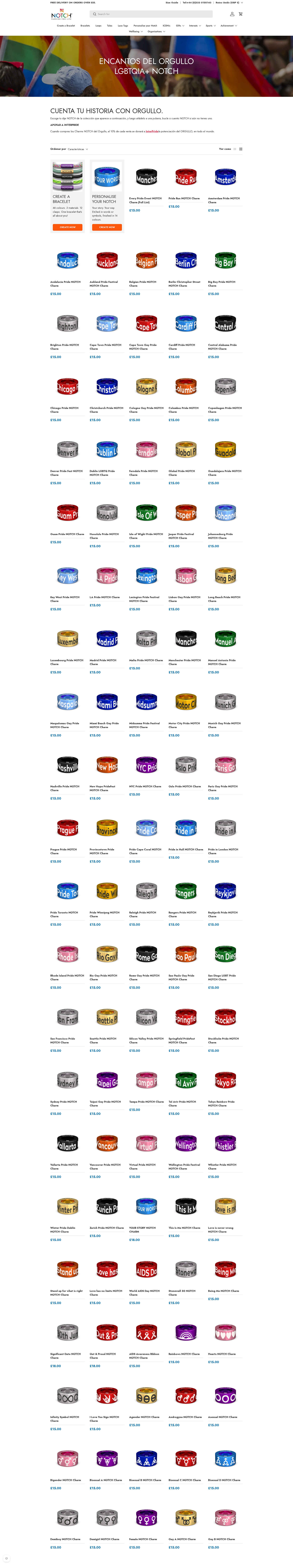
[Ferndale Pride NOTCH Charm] (146, 449)
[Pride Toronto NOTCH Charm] (67, 891)
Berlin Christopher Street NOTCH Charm (184, 284)
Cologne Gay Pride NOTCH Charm (146, 410)
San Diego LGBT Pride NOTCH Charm (222, 977)
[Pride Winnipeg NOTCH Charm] (107, 891)
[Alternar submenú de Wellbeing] (142, 31)
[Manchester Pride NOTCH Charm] (186, 638)
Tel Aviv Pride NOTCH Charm (182, 1104)
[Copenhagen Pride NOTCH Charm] (225, 386)
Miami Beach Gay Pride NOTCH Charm (104, 725)
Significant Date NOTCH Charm (65, 1356)
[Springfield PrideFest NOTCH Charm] (186, 1017)
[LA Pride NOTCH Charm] (107, 575)
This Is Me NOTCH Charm (184, 1228)
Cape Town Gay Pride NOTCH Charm (143, 347)
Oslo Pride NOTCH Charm (185, 786)
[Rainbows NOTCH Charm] (186, 1332)
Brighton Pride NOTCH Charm (64, 347)
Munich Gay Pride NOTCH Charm (224, 725)
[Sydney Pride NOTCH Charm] (67, 1080)
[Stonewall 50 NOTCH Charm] (186, 1269)
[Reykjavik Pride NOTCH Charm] (225, 891)
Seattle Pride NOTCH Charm (103, 1040)
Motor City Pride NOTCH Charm (184, 725)
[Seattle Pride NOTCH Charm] (107, 1017)
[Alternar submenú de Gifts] (183, 25)
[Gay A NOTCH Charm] (186, 1517)
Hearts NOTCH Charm (222, 1354)
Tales (109, 25)
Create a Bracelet (66, 25)
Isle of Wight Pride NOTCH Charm (146, 536)
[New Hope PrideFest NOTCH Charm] (107, 764)
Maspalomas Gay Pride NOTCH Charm (64, 725)
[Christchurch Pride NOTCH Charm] (107, 386)
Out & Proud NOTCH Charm (103, 1356)
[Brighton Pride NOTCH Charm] (67, 323)
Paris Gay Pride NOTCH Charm (223, 788)
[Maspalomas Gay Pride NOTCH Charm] (67, 701)
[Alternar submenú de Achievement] (236, 25)
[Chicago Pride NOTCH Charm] (67, 386)
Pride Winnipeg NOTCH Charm (104, 914)
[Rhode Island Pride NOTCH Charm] (67, 954)
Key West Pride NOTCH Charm (65, 599)
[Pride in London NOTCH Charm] (225, 828)
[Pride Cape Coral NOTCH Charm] (146, 828)
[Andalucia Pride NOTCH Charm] (67, 260)
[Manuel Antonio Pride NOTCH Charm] (225, 638)
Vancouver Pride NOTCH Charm (105, 1167)
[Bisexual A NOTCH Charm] (107, 1458)
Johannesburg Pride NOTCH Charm (220, 536)
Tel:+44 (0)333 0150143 (197, 2)
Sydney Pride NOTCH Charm (63, 1104)
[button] (240, 14)
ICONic (166, 25)
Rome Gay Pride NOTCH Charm (144, 977)
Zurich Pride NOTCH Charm (107, 1228)
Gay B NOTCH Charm (221, 1539)
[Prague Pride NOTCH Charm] (67, 828)
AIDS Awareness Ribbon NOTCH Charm (144, 1356)
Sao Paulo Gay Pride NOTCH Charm (181, 977)
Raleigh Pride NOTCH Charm (142, 914)
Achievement (227, 25)
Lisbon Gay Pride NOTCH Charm (184, 599)
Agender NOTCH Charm (144, 1417)
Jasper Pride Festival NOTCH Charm (181, 536)
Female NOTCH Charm (143, 1539)
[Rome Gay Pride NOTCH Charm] (146, 954)
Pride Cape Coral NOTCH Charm (145, 851)
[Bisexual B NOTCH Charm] (146, 1458)
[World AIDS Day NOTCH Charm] (146, 1269)
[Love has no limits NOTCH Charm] (107, 1269)
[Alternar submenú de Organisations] (164, 31)
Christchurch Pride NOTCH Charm (106, 410)
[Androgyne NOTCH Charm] (186, 1395)
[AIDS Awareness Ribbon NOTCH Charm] (146, 1332)
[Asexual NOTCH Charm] (225, 1395)
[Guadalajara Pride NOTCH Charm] (225, 449)
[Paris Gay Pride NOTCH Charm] (225, 764)
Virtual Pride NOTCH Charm (142, 1167)
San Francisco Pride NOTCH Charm (62, 1040)
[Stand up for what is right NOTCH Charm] (67, 1269)
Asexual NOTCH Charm (222, 1417)
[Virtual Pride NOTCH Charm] (146, 1143)
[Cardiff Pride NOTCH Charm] (186, 323)
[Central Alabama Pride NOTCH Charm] (225, 323)
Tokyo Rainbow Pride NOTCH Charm (221, 1104)
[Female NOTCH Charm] (146, 1517)
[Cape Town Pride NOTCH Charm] (107, 323)
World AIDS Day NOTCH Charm (144, 1293)
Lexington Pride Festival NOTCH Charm (144, 599)
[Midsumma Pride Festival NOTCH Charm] (146, 701)
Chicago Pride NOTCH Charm (64, 410)
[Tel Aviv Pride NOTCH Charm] (186, 1080)
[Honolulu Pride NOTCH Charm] (107, 512)
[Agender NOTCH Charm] (146, 1395)
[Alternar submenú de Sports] (215, 25)
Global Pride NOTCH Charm (182, 473)
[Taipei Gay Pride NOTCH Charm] (107, 1080)
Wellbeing (134, 31)
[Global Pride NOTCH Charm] (186, 449)
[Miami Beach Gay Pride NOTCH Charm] (107, 701)
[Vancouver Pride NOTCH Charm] (107, 1143)
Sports (209, 25)
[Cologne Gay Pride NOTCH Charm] (146, 386)
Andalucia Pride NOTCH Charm (65, 284)
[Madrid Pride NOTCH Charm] (107, 638)
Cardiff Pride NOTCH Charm (182, 347)
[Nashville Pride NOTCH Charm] (67, 764)
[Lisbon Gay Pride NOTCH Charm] (186, 575)
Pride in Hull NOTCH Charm (186, 849)
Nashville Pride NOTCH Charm (64, 788)
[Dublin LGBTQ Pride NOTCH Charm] (107, 449)
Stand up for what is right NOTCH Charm (66, 1293)
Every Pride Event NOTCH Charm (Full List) (145, 200)
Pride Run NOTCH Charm (184, 198)
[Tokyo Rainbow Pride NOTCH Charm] (225, 1080)
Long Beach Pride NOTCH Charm (224, 599)
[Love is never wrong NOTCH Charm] (225, 1206)
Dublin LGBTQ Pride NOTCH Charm (102, 473)
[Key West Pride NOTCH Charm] (67, 575)
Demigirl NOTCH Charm (104, 1539)
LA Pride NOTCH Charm (105, 597)
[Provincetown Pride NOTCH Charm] (107, 828)
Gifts (178, 25)
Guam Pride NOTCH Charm (67, 534)
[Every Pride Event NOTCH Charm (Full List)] (146, 177)
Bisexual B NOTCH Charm (145, 1480)
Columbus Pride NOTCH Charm (184, 410)
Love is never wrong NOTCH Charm (220, 1230)
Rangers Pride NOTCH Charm (182, 914)
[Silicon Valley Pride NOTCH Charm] (146, 1017)
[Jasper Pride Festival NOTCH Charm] (186, 512)
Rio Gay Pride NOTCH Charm (103, 977)
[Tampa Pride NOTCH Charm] (146, 1080)
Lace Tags (123, 25)
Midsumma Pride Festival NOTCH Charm (144, 725)
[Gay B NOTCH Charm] (225, 1517)
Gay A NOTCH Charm (182, 1539)
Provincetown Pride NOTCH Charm (102, 851)
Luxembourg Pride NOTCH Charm (66, 662)
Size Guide (172, 2)
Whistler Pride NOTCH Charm (222, 1167)
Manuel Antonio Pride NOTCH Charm (222, 662)
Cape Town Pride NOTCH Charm (105, 347)
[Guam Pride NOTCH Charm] (67, 512)
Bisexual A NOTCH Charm (106, 1480)
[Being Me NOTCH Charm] (225, 1269)
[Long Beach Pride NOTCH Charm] (225, 575)
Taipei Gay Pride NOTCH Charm (105, 1104)
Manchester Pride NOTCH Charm (185, 662)
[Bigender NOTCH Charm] (67, 1458)
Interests (193, 25)
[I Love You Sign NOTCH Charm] (107, 1395)
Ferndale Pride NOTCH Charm (143, 473)
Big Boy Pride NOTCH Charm (221, 284)
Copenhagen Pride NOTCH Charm (225, 410)
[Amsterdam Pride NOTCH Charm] (225, 177)
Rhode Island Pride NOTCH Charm (67, 977)
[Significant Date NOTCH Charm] (67, 1332)
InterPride (152, 131)
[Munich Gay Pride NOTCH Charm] (225, 701)
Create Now (68, 227)
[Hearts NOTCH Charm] (225, 1332)
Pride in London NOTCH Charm (223, 851)
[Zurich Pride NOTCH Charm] (107, 1206)
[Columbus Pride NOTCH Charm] (186, 386)
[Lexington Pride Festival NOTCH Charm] (146, 575)
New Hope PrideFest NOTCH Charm (102, 788)
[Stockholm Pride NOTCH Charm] (225, 1017)
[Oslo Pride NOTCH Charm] (186, 764)
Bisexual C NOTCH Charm (185, 1480)
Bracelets (85, 25)
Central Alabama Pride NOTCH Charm (222, 347)
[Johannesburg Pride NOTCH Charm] (225, 512)
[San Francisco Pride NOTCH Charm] (67, 1017)
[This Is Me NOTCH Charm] (186, 1206)
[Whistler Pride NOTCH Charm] (225, 1143)
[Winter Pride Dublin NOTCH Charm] (67, 1206)
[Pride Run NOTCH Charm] (186, 177)
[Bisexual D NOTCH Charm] (225, 1458)
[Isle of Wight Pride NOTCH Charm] (146, 512)
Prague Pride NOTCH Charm (63, 851)
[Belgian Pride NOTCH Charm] (146, 260)
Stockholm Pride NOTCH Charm (223, 1040)
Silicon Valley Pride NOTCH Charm (146, 1040)
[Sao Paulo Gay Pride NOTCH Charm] (186, 954)
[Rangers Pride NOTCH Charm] (186, 891)
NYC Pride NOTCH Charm (145, 786)
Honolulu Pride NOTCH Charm (104, 536)
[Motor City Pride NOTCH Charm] (186, 701)
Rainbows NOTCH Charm (184, 1354)
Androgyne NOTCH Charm (185, 1417)
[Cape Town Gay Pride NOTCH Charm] (146, 323)
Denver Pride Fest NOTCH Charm (66, 473)
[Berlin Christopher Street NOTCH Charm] (186, 260)
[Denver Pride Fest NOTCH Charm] (67, 449)
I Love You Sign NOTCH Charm (104, 1419)
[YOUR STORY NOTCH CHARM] (146, 1206)
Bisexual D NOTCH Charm (224, 1480)
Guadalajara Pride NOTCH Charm (224, 473)
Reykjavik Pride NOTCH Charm (223, 914)
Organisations (155, 31)
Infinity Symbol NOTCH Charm (64, 1419)
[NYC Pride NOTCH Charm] (146, 764)
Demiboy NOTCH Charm (65, 1539)
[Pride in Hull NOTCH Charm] (186, 828)
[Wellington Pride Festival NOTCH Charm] (186, 1143)
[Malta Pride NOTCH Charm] (146, 638)
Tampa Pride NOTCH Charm (146, 1102)
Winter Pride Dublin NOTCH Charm (62, 1230)
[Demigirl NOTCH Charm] (107, 1517)
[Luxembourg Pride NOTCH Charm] (67, 638)
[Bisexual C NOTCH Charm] (186, 1458)
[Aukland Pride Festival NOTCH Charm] (107, 260)
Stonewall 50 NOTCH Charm (182, 1293)
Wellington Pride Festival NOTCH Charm (184, 1167)
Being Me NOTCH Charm (223, 1291)
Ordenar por (58, 149)
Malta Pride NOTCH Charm (146, 660)
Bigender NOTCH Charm (65, 1480)
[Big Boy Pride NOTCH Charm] (225, 260)
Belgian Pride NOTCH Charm (142, 284)
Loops (98, 25)
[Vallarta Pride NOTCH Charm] (67, 1143)
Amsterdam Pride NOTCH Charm (224, 200)
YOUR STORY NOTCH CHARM (142, 1230)
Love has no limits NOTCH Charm (106, 1293)
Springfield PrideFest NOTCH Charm (182, 1040)
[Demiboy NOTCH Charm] (67, 1517)
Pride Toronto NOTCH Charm (64, 914)
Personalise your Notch (145, 25)
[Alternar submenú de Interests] (200, 25)
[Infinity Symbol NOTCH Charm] (67, 1395)
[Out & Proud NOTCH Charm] (107, 1332)
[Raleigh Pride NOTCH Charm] (146, 891)
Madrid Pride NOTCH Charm (103, 662)
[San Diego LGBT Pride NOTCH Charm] (225, 954)
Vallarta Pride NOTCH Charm (64, 1167)
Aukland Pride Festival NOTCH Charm (104, 284)
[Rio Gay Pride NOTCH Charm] (107, 954)
